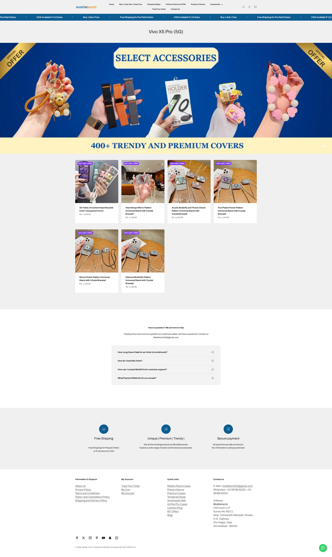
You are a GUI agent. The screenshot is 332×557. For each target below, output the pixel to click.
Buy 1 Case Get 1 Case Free (130, 4)
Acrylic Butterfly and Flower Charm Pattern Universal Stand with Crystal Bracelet (189, 211)
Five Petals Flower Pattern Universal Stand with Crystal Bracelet (231, 211)
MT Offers (173, 511)
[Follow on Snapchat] (110, 538)
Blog (169, 515)
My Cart (125, 489)
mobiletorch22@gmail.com (237, 486)
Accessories (215, 4)
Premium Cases (176, 493)
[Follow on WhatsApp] (116, 538)
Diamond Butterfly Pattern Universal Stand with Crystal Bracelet (139, 280)
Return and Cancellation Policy (92, 496)
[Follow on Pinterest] (97, 538)
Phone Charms (175, 489)
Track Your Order (159, 9)
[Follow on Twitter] (83, 538)
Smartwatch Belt (176, 500)
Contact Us (175, 9)
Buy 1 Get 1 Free (32, 17)
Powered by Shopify (101, 547)
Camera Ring (174, 507)
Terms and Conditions (87, 493)
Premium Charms (198, 4)
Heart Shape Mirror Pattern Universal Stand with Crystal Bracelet (139, 211)
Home (111, 4)
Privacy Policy (83, 489)
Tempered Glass (153, 4)
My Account (127, 493)
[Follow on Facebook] (77, 538)
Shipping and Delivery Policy (91, 500)
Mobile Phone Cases (178, 486)
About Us (80, 486)
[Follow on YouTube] (103, 538)
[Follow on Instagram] (90, 538)
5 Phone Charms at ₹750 (176, 4)
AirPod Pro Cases (177, 504)
